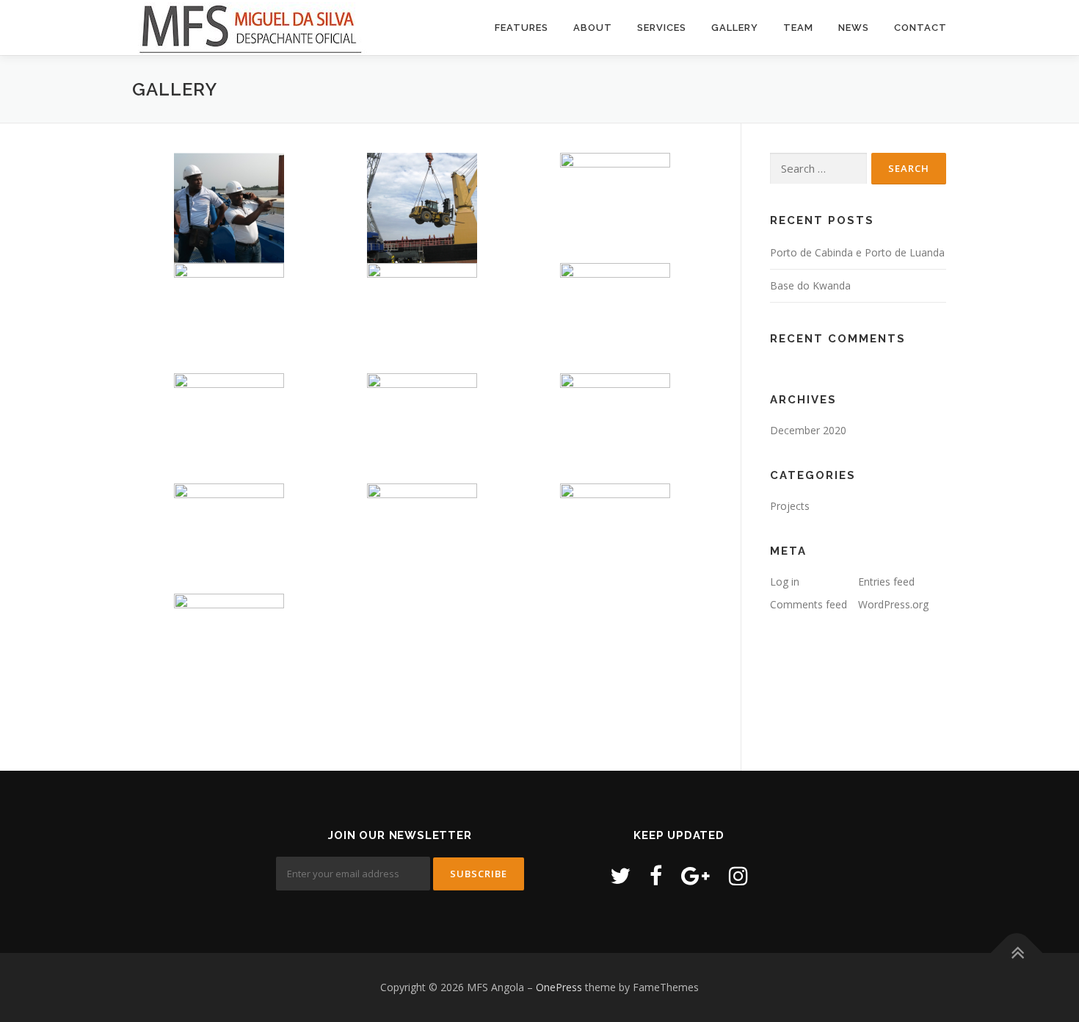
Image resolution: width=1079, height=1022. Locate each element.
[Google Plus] (695, 875)
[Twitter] (620, 875)
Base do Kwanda (810, 285)
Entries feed (886, 582)
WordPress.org (893, 604)
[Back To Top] (1017, 953)
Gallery (734, 27)
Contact (920, 27)
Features (521, 27)
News (853, 27)
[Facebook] (656, 875)
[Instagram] (738, 875)
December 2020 (808, 430)
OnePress (559, 987)
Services (661, 27)
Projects (790, 506)
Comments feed (808, 604)
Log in (784, 582)
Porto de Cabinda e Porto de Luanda (857, 252)
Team (798, 27)
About (592, 27)
